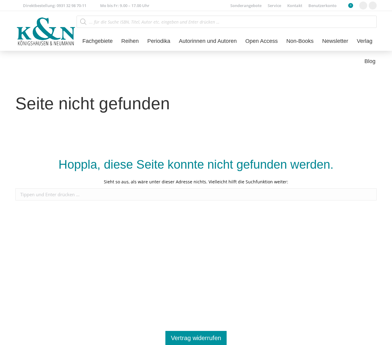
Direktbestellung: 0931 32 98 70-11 (54, 5)
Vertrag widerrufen (196, 338)
